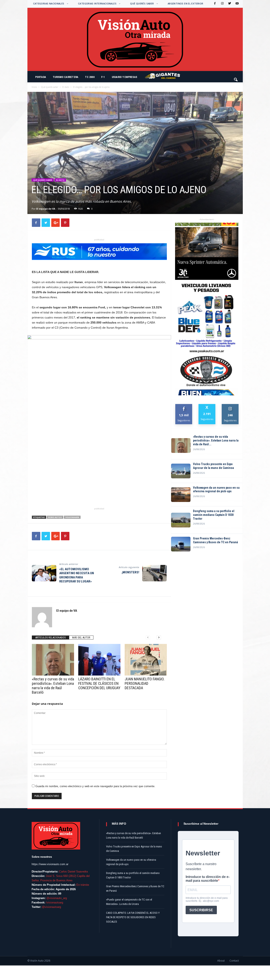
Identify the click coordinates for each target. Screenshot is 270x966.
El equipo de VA (45, 208)
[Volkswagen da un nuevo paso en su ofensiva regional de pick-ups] (180, 494)
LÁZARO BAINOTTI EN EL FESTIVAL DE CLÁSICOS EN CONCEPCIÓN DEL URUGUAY (99, 683)
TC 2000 (89, 77)
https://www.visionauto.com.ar (50, 864)
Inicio (34, 87)
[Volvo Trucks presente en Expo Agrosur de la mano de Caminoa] (180, 471)
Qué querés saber (142, 3)
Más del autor (81, 637)
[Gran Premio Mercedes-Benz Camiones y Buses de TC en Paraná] (180, 544)
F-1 (103, 77)
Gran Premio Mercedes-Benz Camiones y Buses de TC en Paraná (215, 540)
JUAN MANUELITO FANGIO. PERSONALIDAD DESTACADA (145, 683)
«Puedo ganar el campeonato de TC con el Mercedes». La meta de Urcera (129, 902)
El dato (65, 87)
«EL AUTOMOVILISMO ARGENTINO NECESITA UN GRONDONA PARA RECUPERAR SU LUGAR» (76, 575)
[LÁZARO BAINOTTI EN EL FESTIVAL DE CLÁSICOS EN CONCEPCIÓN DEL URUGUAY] (99, 660)
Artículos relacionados (50, 637)
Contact (234, 960)
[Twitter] (229, 3)
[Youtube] (237, 3)
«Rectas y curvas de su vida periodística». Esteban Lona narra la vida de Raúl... (216, 440)
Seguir (230, 405)
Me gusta (183, 405)
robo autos (55, 517)
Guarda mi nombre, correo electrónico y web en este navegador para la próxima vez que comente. (95, 786)
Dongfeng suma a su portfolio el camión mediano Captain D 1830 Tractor (213, 514)
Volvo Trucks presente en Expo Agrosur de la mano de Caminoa (213, 466)
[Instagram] (222, 3)
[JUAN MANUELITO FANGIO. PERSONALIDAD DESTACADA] (146, 660)
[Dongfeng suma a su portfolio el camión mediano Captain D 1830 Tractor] (180, 520)
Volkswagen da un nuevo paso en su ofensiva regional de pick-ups (216, 489)
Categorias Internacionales (97, 3)
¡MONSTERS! (130, 572)
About (221, 960)
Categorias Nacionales (48, 3)
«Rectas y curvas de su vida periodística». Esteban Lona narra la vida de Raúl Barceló (53, 685)
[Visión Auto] (135, 39)
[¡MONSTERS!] (154, 573)
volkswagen (72, 517)
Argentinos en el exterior (185, 3)
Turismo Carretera (65, 77)
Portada (40, 77)
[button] (236, 77)
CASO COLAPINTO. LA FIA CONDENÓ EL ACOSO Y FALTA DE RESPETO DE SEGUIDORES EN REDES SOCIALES (133, 917)
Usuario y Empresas (124, 77)
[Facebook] (214, 3)
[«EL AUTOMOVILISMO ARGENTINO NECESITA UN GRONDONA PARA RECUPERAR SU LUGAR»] (44, 573)
